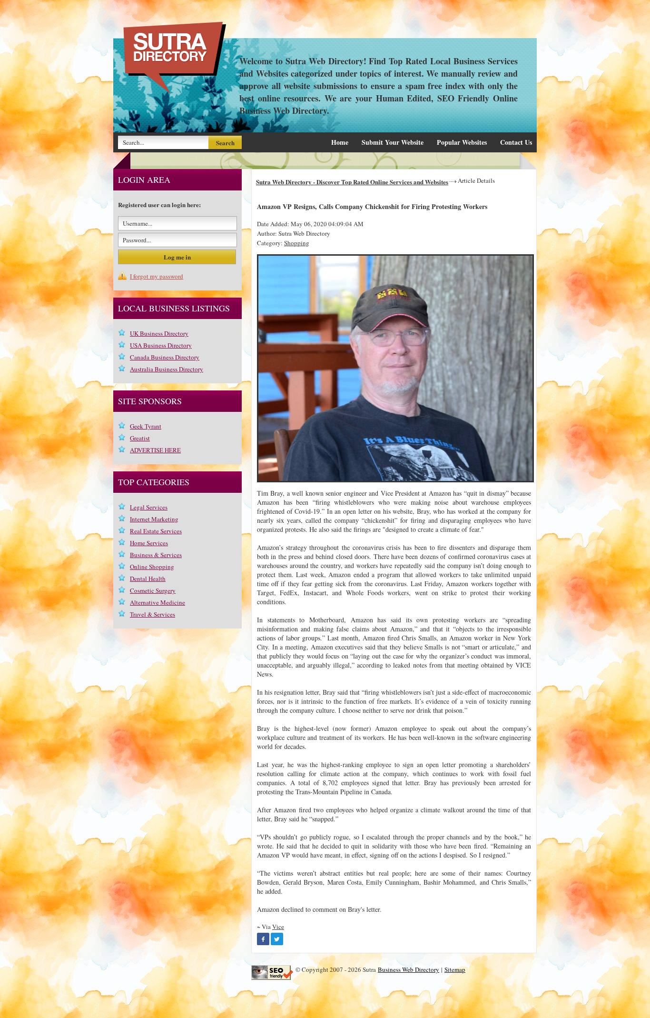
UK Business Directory (159, 333)
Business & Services (156, 554)
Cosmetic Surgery (153, 590)
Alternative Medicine (157, 602)
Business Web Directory (408, 969)
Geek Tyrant (145, 426)
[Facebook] (263, 939)
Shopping (296, 243)
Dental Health (148, 578)
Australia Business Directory (166, 369)
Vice (278, 926)
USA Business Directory (161, 345)
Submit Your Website (392, 142)
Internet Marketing (154, 519)
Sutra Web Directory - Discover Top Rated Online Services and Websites (352, 181)
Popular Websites (462, 142)
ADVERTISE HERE (155, 450)
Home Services (149, 543)
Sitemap (454, 969)
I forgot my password (156, 276)
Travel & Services (152, 614)
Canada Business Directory (164, 357)
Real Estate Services (156, 531)
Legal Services (148, 507)
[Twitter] (277, 939)
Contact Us (516, 142)
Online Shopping (152, 566)
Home (339, 142)
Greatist (140, 438)
